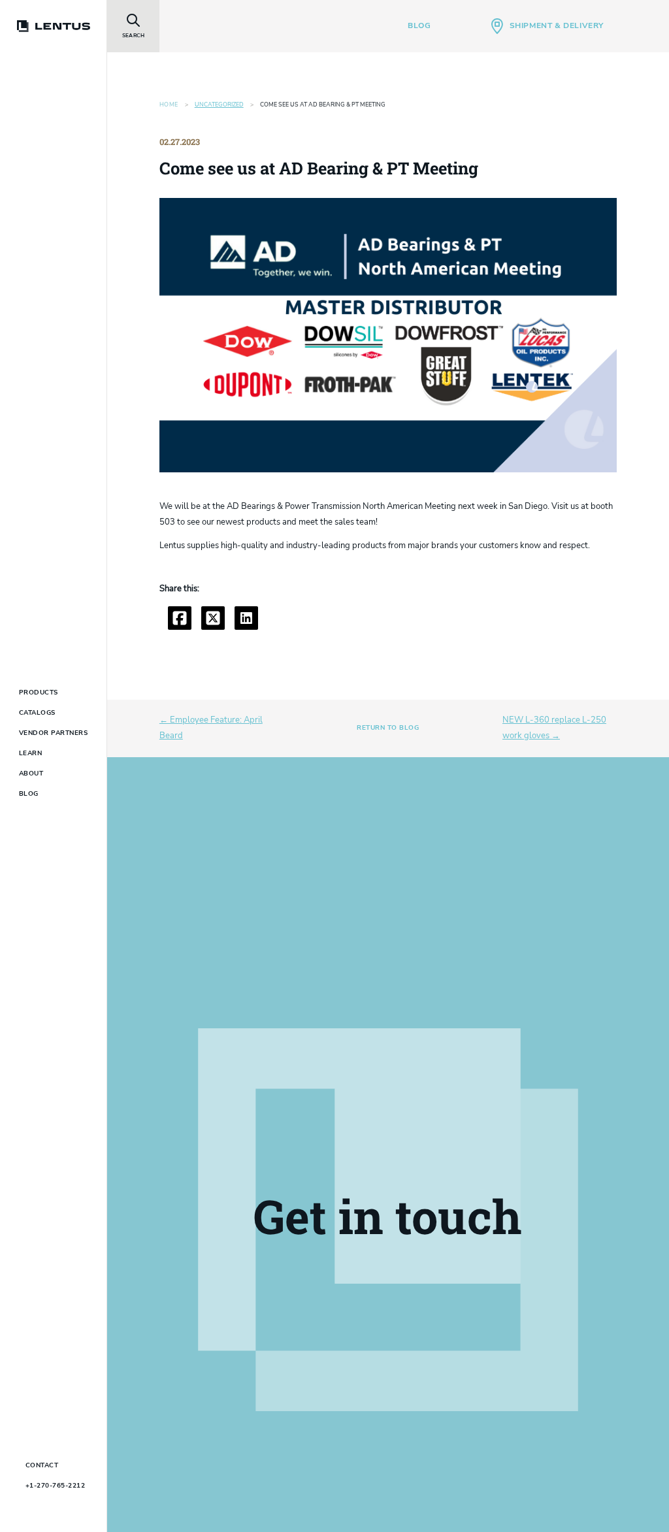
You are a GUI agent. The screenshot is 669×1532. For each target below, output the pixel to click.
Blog (419, 25)
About (31, 773)
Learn (30, 753)
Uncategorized (219, 104)
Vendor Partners (53, 733)
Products (38, 692)
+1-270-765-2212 (55, 1485)
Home (168, 105)
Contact (42, 1465)
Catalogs (37, 712)
